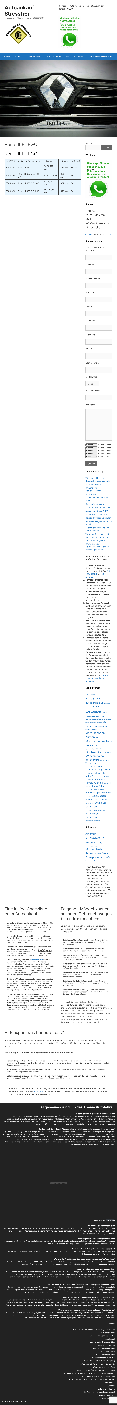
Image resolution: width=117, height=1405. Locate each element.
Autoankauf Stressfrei (19, 10)
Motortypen (110, 1383)
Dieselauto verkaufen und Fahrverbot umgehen (95, 1370)
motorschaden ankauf (91, 729)
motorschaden (102, 726)
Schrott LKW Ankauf (95, 779)
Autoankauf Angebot (12, 1290)
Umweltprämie (89, 803)
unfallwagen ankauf (100, 810)
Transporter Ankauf (53, 56)
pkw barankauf (94, 752)
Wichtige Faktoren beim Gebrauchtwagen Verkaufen (94, 1330)
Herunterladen (110, 1220)
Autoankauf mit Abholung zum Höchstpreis (97, 1364)
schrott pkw (108, 783)
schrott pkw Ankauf (95, 786)
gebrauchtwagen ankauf (93, 719)
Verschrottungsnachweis (92, 820)
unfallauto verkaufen (104, 807)
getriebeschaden (97, 722)
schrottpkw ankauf (94, 789)
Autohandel (90, 494)
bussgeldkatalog (99, 1220)
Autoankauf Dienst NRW (96, 511)
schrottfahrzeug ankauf (98, 769)
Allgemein (90, 833)
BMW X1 (104, 713)
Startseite (63, 6)
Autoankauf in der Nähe (96, 514)
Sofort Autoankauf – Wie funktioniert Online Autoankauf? (92, 1379)
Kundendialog (79, 56)
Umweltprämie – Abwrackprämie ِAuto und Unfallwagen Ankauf (97, 547)
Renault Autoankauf (95, 6)
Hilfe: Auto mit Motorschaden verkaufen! (98, 1392)
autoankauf (94, 698)
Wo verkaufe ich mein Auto (97, 534)
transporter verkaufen (100, 799)
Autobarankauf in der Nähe (97, 507)
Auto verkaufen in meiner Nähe (102, 1342)
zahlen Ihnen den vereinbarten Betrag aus (96, 678)
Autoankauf (19, 56)
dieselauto (88, 716)
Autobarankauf (94, 842)
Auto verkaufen (77, 6)
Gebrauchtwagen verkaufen (98, 518)
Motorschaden (94, 849)
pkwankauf (105, 749)
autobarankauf (94, 702)
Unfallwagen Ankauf (107, 1398)
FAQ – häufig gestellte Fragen (101, 56)
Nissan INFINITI (96, 749)
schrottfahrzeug (93, 766)
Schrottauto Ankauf (97, 853)
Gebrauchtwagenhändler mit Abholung (99, 1361)
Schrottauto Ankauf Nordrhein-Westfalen (98, 1376)
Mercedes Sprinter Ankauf (97, 846)
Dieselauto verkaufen (95, 504)
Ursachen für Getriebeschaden (102, 1336)
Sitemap (111, 1324)
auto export (107, 703)
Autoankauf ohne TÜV (106, 1395)
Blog (67, 56)
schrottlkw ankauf (94, 782)
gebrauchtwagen (98, 716)
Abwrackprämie (90, 694)
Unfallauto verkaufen (106, 1389)
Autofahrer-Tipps (93, 484)
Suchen (88, 143)
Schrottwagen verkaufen (98, 792)
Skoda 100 (89, 796)
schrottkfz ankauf (102, 776)
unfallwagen (89, 810)
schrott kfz (89, 773)
